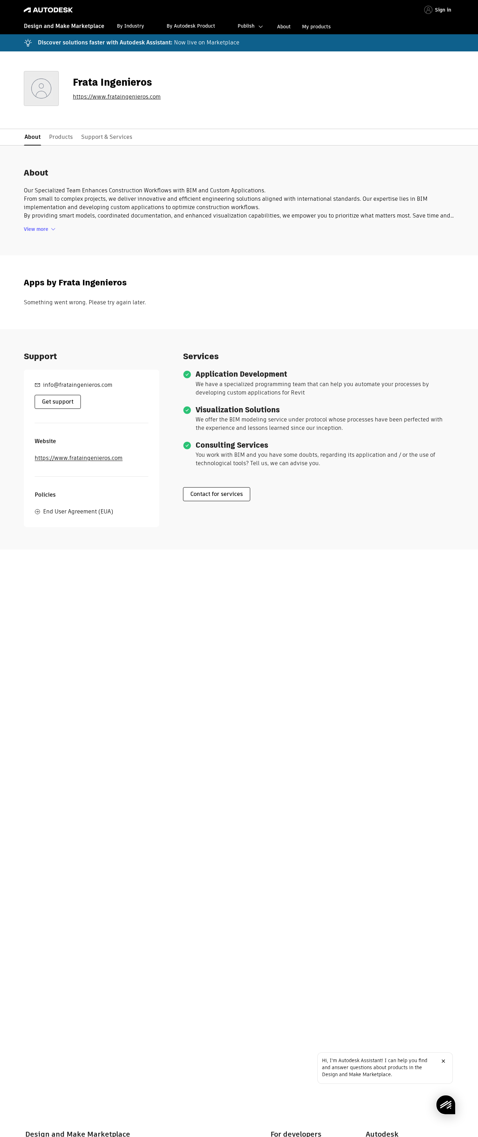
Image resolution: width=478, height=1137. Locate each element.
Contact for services (216, 494)
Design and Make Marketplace (64, 26)
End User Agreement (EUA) (78, 511)
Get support (57, 402)
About (284, 26)
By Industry (130, 25)
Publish (246, 25)
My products (316, 26)
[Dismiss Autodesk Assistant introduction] (443, 1061)
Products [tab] (61, 137)
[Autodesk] (48, 10)
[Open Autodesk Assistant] (446, 1105)
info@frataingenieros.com (77, 385)
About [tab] (32, 137)
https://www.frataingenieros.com (117, 97)
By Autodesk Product (191, 25)
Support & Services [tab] (106, 137)
